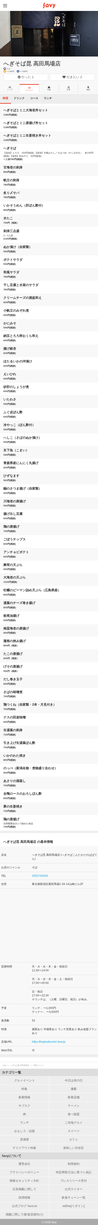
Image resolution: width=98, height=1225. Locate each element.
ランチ (48, 98)
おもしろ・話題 (24, 1131)
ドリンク (19, 98)
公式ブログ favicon (24, 1206)
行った (27, 77)
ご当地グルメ (74, 1122)
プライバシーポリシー (24, 1172)
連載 (74, 1089)
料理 (5, 98)
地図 (88, 90)
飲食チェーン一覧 (73, 1197)
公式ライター (74, 1189)
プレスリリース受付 (73, 1180)
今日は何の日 (74, 1080)
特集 (24, 1089)
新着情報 (24, 1097)
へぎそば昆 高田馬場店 (32, 63)
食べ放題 (74, 1114)
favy (4, 1065)
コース (34, 98)
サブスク (24, 1105)
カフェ (73, 1139)
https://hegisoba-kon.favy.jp (48, 1041)
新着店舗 (74, 1097)
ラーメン (74, 1105)
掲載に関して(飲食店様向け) (24, 1214)
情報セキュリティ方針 (24, 1180)
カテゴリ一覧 (11, 1072)
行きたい (74, 77)
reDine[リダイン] (73, 1206)
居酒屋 (24, 1139)
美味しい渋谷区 (73, 1148)
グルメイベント (24, 1080)
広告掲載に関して (24, 1189)
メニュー (29, 90)
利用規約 (74, 1164)
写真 (49, 90)
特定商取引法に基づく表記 (73, 1172)
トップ (10, 90)
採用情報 (24, 1197)
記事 (68, 90)
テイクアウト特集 (24, 1148)
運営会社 (24, 1164)
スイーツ (74, 1131)
